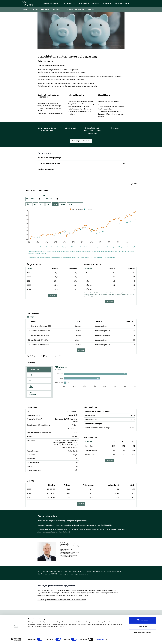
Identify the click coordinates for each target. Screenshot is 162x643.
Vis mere (52, 295)
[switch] (58, 639)
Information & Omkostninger (74, 9)
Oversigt (26, 9)
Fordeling (56, 9)
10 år (55, 204)
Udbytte (91, 9)
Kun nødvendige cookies (142, 632)
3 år (41, 204)
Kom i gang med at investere (81, 141)
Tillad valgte (143, 626)
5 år (48, 204)
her (92, 296)
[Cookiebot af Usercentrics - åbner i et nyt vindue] (16, 639)
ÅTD (28, 204)
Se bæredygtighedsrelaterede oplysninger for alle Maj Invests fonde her (62, 600)
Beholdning (45, 9)
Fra (27, 196)
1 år (35, 204)
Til (44, 196)
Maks (63, 204)
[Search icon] (139, 3)
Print (134, 184)
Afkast (35, 9)
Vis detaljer (100, 639)
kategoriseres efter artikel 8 (54, 525)
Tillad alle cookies (142, 620)
